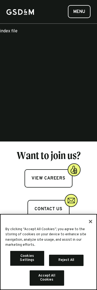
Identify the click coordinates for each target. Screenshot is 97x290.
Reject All (66, 260)
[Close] (90, 221)
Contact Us (48, 209)
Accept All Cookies (46, 278)
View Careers (48, 178)
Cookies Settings (27, 258)
